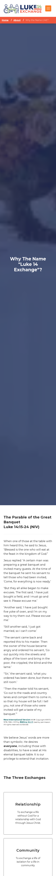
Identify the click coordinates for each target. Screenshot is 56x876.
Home (5, 20)
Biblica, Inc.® (26, 722)
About (17, 20)
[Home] (23, 8)
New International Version (17, 720)
